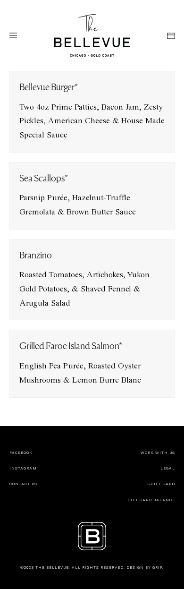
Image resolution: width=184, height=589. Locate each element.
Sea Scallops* (43, 178)
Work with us (158, 452)
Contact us (23, 483)
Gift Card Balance (151, 499)
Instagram (23, 468)
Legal (167, 468)
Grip (157, 567)
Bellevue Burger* (48, 87)
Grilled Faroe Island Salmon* (70, 345)
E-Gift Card (160, 483)
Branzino (35, 255)
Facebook (21, 452)
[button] (13, 35)
